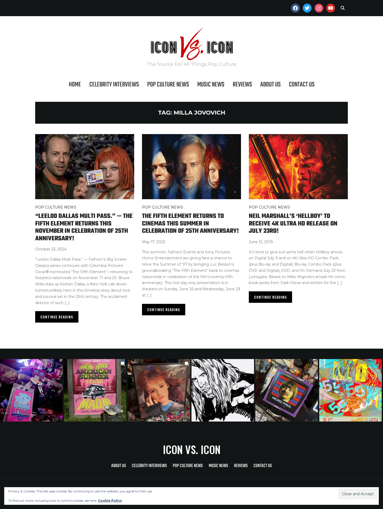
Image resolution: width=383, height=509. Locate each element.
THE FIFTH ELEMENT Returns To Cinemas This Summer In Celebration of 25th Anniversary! (190, 223)
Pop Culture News (168, 84)
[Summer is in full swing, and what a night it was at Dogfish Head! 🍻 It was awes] (96, 390)
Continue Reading (56, 316)
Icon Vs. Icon (191, 449)
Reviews (242, 84)
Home (75, 84)
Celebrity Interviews (114, 84)
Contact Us (301, 84)
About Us (270, 84)
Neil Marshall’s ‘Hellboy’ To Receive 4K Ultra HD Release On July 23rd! (293, 223)
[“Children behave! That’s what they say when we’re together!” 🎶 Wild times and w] (159, 390)
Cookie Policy (110, 500)
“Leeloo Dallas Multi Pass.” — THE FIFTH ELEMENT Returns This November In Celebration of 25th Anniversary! (84, 227)
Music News (210, 84)
